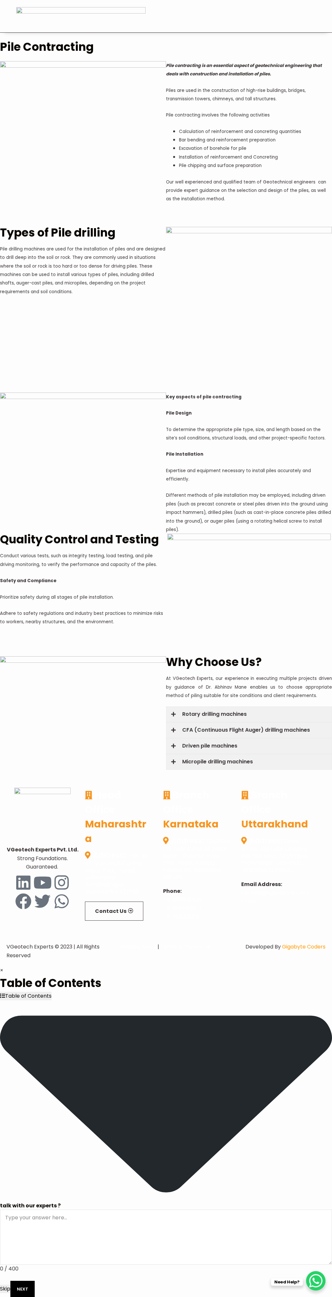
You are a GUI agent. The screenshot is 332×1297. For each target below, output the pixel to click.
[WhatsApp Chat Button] (316, 1281)
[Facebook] (23, 901)
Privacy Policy (138, 946)
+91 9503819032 (182, 908)
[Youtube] (42, 882)
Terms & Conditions (185, 946)
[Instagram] (61, 882)
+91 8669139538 (182, 899)
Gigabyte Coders (304, 946)
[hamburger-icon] (303, 17)
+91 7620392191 (181, 916)
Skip (5, 1288)
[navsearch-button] (290, 16)
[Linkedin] (23, 882)
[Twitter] (42, 901)
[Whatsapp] (61, 901)
